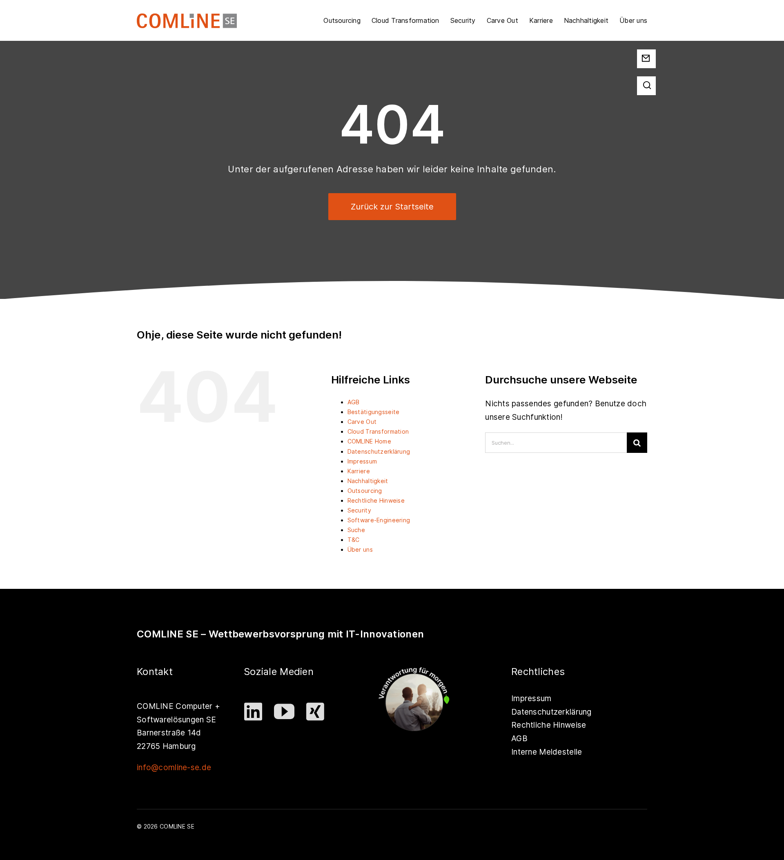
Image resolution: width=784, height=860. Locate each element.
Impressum (362, 461)
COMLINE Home (369, 441)
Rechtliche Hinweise (376, 500)
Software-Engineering (378, 520)
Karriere (358, 471)
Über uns (360, 549)
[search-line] (647, 80)
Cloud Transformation (378, 431)
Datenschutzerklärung (378, 451)
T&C (353, 539)
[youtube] (284, 711)
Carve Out (362, 421)
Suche (356, 529)
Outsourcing (364, 490)
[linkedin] (253, 711)
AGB (353, 402)
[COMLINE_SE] (187, 21)
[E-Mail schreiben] (646, 55)
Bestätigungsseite (373, 411)
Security (359, 510)
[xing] (315, 711)
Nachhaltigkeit (367, 480)
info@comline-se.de (174, 767)
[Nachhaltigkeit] (414, 667)
